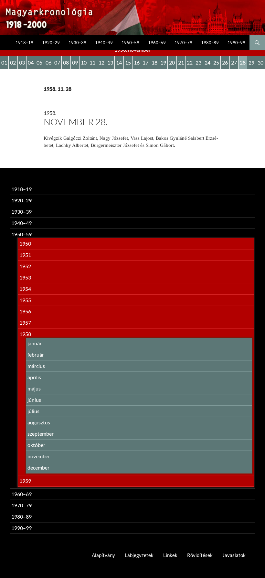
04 (31, 62)
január (34, 343)
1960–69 (157, 42)
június (34, 400)
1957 (25, 322)
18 (154, 62)
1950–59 (130, 42)
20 (172, 62)
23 (198, 62)
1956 (25, 311)
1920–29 (51, 42)
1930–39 (77, 42)
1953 (25, 277)
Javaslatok (234, 555)
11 (92, 62)
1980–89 (210, 42)
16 (137, 62)
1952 (25, 266)
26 (225, 62)
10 (84, 62)
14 (119, 62)
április (34, 377)
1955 (25, 300)
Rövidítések (200, 555)
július (33, 411)
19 (163, 62)
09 (75, 62)
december (38, 467)
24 (207, 62)
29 (251, 62)
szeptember (40, 434)
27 (234, 62)
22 (190, 62)
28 (243, 62)
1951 (25, 255)
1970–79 (183, 42)
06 (48, 62)
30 (260, 62)
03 (22, 62)
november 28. (76, 121)
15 (128, 62)
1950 (25, 243)
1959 (25, 481)
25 (216, 62)
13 (110, 62)
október (36, 445)
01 (4, 62)
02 (13, 62)
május (34, 388)
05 (39, 62)
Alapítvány (103, 555)
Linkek (170, 555)
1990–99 (236, 42)
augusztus (38, 422)
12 (101, 62)
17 (145, 62)
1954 (25, 289)
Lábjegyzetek (139, 555)
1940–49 (104, 42)
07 (57, 62)
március (36, 366)
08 (66, 62)
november (38, 456)
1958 (25, 334)
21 (181, 62)
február (35, 354)
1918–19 (24, 42)
